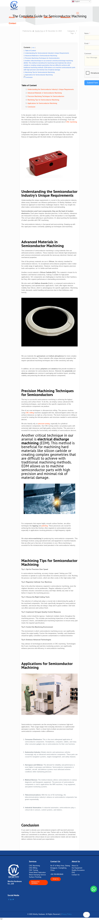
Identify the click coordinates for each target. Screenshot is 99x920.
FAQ (73, 872)
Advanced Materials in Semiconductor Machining (45, 93)
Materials (48, 17)
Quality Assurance (78, 870)
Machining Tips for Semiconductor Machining (43, 100)
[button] (93, 889)
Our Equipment (77, 868)
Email (86, 43)
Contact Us (76, 875)
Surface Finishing (35, 877)
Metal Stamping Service (37, 875)
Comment (87, 53)
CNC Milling (33, 868)
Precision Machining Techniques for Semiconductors (46, 96)
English (77, 1)
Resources (66, 17)
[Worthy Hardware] (14, 5)
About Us (75, 866)
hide (33, 47)
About (11, 17)
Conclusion (31, 107)
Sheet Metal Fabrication (37, 872)
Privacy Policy (66, 914)
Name (86, 33)
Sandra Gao (39, 31)
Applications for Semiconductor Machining (42, 103)
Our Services (29, 17)
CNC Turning (33, 870)
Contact (12, 23)
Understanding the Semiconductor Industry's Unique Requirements (51, 89)
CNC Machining (34, 866)
